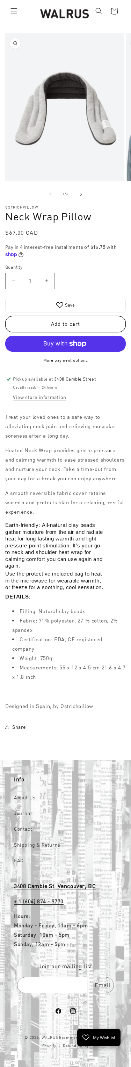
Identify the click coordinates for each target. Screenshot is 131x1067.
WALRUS (50, 1037)
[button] (14, 11)
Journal (23, 813)
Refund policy (76, 1045)
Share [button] (19, 727)
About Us (25, 798)
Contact (23, 829)
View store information (39, 397)
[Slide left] (50, 194)
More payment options (65, 360)
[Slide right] (81, 194)
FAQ (19, 860)
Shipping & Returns (37, 845)
